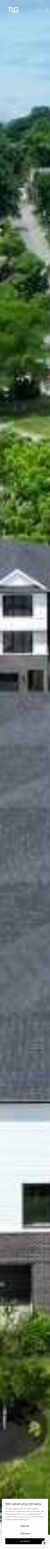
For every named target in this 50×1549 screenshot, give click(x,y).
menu (39, 10)
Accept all (25, 1541)
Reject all (25, 1526)
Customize (25, 1534)
